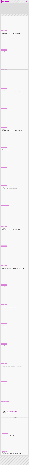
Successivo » (5, 210)
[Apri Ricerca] (26, 1)
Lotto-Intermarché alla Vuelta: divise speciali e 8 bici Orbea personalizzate (12, 453)
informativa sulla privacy (13, 411)
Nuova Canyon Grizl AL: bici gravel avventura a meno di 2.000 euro (11, 33)
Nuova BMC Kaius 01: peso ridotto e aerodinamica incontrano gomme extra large (13, 52)
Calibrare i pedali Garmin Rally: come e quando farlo (9, 435)
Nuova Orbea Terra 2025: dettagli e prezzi (7, 150)
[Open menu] (27, 1)
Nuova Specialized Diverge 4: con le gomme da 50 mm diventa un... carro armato (13, 72)
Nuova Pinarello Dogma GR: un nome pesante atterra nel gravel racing (11, 91)
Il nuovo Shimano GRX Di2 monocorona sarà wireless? (9, 188)
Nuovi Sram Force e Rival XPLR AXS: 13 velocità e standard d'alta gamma (12, 366)
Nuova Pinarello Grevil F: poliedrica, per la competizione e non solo (11, 307)
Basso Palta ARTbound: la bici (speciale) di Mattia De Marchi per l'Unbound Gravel (13, 404)
